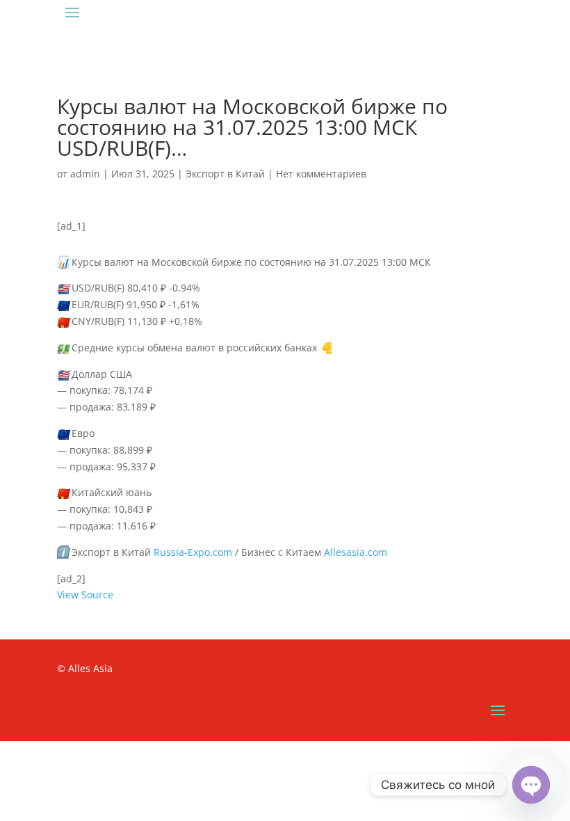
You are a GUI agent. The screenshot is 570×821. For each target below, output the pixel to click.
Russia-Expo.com (193, 552)
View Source (85, 594)
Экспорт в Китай (225, 173)
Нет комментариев (321, 173)
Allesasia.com (355, 552)
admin (85, 173)
